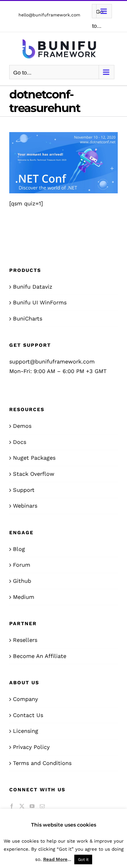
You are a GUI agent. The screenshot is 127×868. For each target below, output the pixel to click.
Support (24, 490)
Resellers (25, 640)
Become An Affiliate (39, 656)
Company (25, 699)
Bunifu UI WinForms (40, 302)
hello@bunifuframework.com (49, 14)
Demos (22, 426)
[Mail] (42, 806)
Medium (23, 597)
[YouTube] (32, 806)
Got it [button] (83, 859)
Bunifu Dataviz (32, 286)
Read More (55, 859)
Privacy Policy (31, 747)
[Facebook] (11, 806)
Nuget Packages (34, 457)
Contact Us (28, 715)
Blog (19, 549)
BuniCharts (27, 318)
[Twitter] (21, 806)
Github (22, 581)
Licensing (25, 731)
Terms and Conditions (42, 763)
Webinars (25, 505)
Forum (21, 564)
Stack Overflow (33, 474)
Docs (19, 442)
